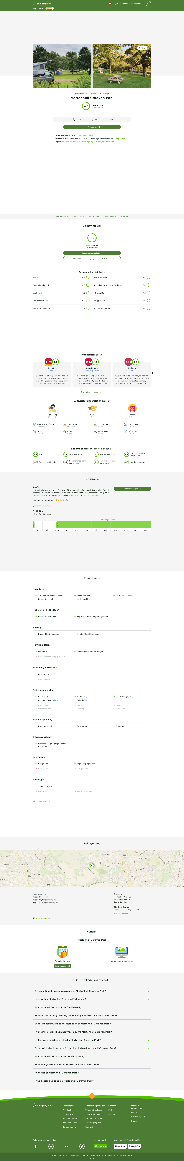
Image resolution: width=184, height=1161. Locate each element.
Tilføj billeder (106, 258)
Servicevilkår (113, 1155)
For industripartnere (94, 1118)
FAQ (110, 1110)
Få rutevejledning (121, 913)
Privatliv (84, 1155)
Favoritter (138, 3)
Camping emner (70, 1127)
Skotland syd (108, 141)
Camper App (68, 1114)
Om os (134, 1112)
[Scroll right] (152, 373)
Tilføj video (76, 258)
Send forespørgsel (91, 127)
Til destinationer (92, 1114)
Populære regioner (71, 1123)
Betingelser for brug (60, 1155)
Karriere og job (138, 1117)
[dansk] (110, 3)
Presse (134, 1121)
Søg (34, 8)
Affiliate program (93, 1123)
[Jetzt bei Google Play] (134, 1146)
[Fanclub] (49, 8)
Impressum (75, 1155)
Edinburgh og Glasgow (91, 141)
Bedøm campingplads (91, 253)
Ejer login (89, 1127)
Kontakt (112, 1114)
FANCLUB (67, 1110)
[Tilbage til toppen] (92, 1096)
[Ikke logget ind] (148, 3)
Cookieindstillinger (98, 1155)
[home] (42, 1105)
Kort (41, 8)
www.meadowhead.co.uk (121, 961)
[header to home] (42, 3)
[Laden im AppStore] (120, 1146)
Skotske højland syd (71, 141)
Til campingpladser (94, 1110)
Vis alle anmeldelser (91, 392)
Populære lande (70, 1118)
